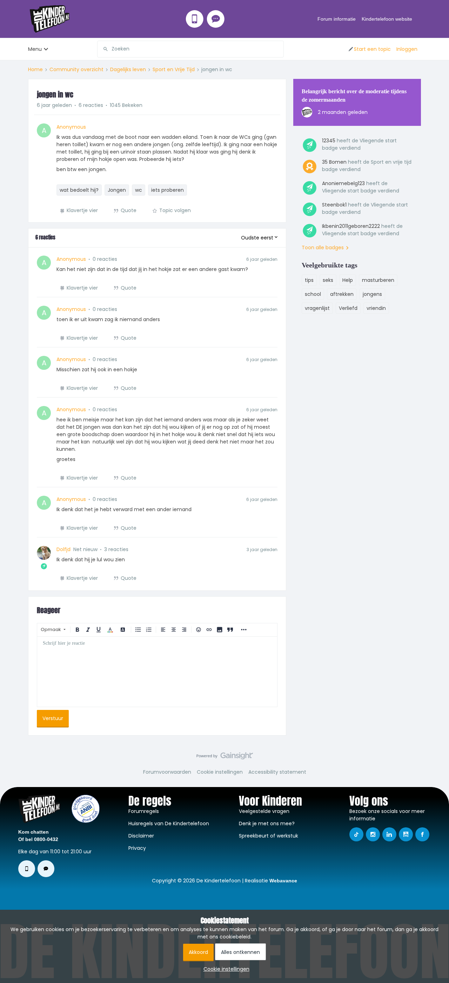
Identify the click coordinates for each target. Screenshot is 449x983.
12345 (328, 140)
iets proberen (167, 190)
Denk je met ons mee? (267, 823)
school (313, 294)
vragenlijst (317, 308)
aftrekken (342, 294)
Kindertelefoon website (387, 19)
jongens (372, 294)
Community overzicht (76, 69)
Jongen (117, 190)
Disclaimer (141, 835)
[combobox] (190, 49)
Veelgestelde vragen (264, 811)
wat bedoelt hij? (79, 190)
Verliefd (348, 308)
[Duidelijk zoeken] (278, 49)
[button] (369, 49)
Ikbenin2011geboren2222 (351, 226)
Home (35, 69)
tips (309, 280)
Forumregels (143, 811)
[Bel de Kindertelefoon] (194, 19)
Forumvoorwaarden (167, 771)
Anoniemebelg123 (343, 183)
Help (347, 280)
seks (328, 280)
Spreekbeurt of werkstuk (268, 835)
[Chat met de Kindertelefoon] (215, 19)
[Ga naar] (102, 49)
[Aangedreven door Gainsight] (224, 757)
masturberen (378, 280)
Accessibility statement (277, 771)
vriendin (376, 308)
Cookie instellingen (220, 771)
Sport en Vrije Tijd (174, 69)
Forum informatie (336, 19)
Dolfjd (63, 549)
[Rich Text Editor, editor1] (157, 672)
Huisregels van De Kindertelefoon (168, 823)
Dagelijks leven (128, 69)
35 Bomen (334, 161)
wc (138, 190)
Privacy (137, 848)
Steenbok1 (334, 204)
